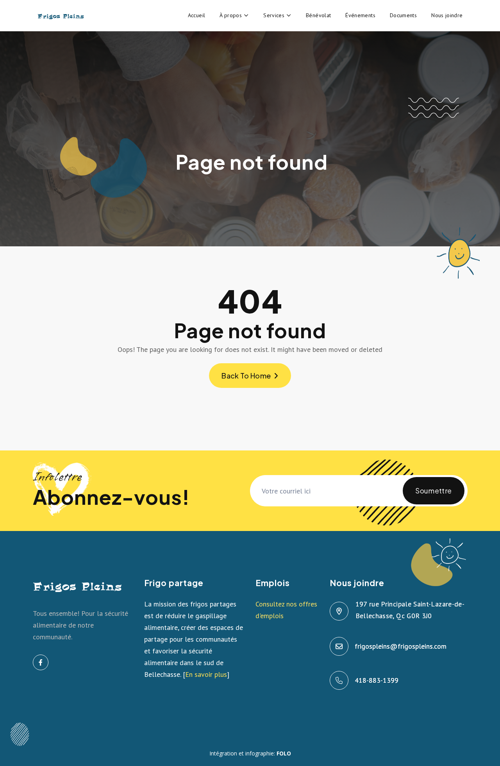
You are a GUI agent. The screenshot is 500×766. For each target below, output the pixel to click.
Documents (403, 15)
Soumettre (433, 490)
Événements (360, 15)
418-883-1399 (376, 680)
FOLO (284, 753)
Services (273, 15)
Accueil (196, 15)
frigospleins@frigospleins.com (400, 646)
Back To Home (246, 375)
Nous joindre (446, 15)
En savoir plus (206, 674)
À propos (231, 15)
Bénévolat (318, 15)
